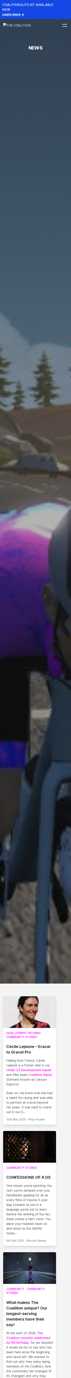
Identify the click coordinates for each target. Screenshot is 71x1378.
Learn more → (13, 14)
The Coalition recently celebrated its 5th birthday (28, 1338)
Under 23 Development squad (28, 1070)
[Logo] (17, 25)
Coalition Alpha (40, 1075)
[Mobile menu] (64, 25)
